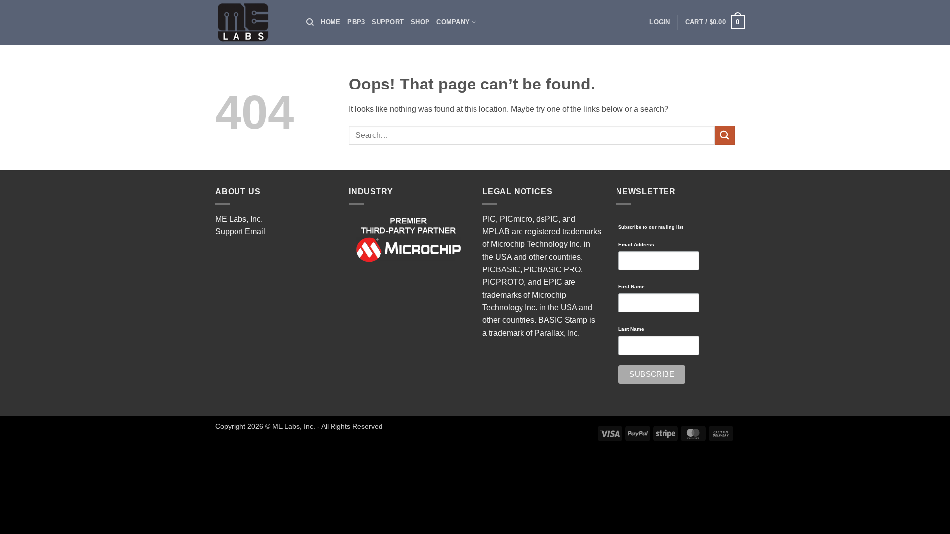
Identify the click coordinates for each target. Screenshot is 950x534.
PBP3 (356, 22)
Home (330, 22)
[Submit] (725, 135)
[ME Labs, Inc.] (248, 22)
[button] (659, 22)
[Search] (310, 22)
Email (255, 231)
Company (453, 22)
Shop (420, 22)
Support (388, 22)
